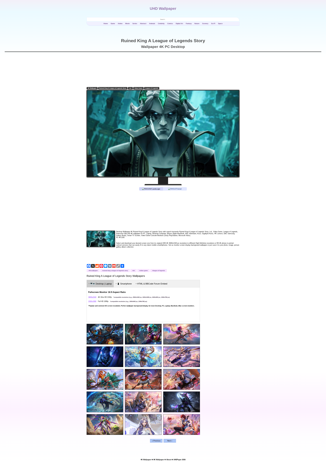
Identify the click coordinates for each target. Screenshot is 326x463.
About (168, 460)
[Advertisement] (163, 210)
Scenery (205, 23)
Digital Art (179, 23)
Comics (170, 23)
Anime (120, 23)
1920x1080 (92, 301)
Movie (127, 23)
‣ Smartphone (124, 284)
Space (220, 23)
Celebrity (161, 23)
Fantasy (189, 23)
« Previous (156, 441)
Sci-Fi (213, 23)
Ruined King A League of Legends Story (112, 88)
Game (113, 23)
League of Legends (151, 88)
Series (134, 23)
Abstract (143, 23)
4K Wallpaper (92, 88)
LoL (130, 88)
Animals (152, 23)
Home (106, 23)
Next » (169, 441)
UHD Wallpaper (163, 8)
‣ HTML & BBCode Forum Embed (151, 284)
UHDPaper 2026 (179, 460)
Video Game (138, 88)
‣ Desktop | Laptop (100, 284)
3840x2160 (92, 297)
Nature (196, 23)
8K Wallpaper (158, 460)
